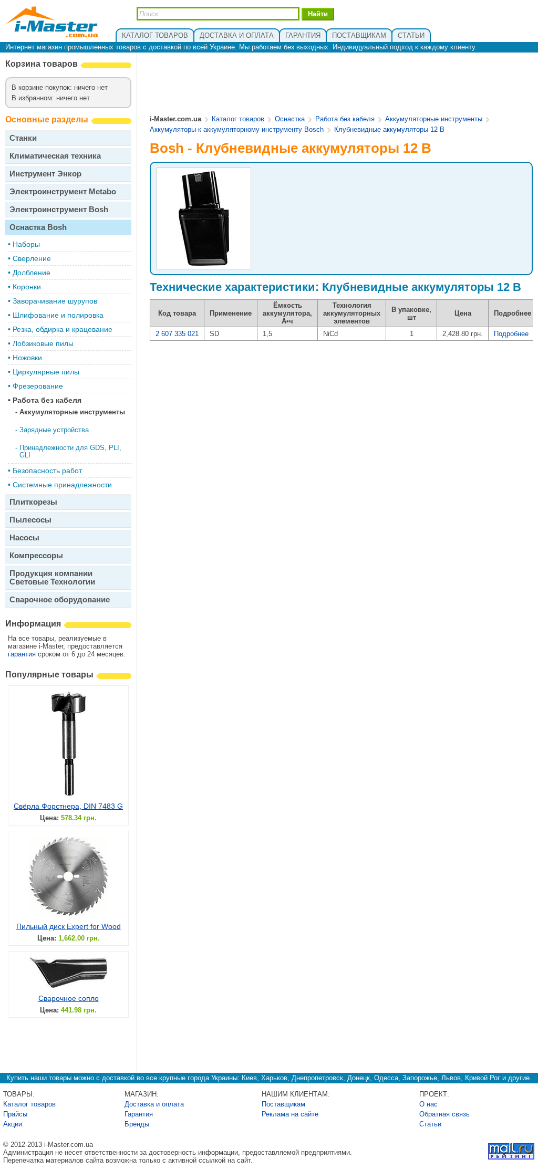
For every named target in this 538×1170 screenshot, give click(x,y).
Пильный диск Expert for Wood (68, 926)
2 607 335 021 (177, 334)
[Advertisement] (341, 84)
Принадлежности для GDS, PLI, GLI (70, 451)
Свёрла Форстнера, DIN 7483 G (68, 806)
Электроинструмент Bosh (58, 209)
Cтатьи (430, 1124)
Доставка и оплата (154, 1104)
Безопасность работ (47, 470)
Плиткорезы (33, 501)
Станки (23, 137)
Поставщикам (283, 1104)
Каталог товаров (238, 119)
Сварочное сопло (68, 998)
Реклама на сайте (290, 1114)
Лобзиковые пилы (43, 343)
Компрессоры (36, 555)
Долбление (31, 272)
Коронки (27, 287)
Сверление (32, 258)
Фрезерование (38, 386)
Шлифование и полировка (58, 315)
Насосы (24, 537)
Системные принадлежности (62, 484)
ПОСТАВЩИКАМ (359, 35)
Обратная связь (444, 1114)
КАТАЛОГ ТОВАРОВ (155, 35)
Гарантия (139, 1114)
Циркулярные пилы (46, 372)
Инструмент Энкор (45, 173)
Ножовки (27, 357)
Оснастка (290, 119)
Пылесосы (30, 519)
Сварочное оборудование (59, 599)
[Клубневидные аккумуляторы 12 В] (204, 264)
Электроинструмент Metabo (62, 191)
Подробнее (511, 334)
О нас (428, 1104)
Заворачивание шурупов (55, 301)
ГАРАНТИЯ (302, 35)
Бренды (137, 1124)
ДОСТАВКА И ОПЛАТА (237, 35)
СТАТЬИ (411, 35)
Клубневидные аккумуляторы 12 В (389, 129)
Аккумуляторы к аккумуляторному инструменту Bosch (237, 129)
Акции (12, 1124)
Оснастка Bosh (38, 227)
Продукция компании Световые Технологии (52, 577)
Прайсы (15, 1114)
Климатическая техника (55, 155)
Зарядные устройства (54, 430)
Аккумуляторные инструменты (72, 412)
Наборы (26, 244)
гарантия (22, 654)
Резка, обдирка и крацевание (62, 329)
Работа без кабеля (47, 400)
